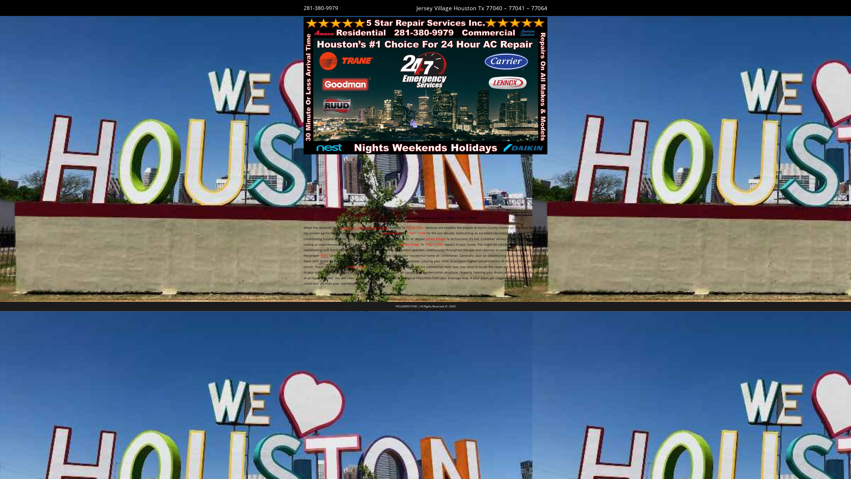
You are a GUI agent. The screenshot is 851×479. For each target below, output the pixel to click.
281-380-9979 (321, 8)
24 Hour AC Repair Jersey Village (364, 228)
